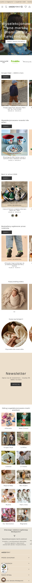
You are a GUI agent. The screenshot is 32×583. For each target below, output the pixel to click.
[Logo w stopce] (5, 552)
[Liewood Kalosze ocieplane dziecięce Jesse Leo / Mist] (14, 194)
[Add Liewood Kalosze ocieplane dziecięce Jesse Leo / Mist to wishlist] (25, 183)
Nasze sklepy (6, 575)
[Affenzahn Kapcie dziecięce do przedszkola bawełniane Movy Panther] (14, 248)
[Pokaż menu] (2, 7)
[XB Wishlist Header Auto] (25, 6)
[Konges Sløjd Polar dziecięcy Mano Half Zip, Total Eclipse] (14, 93)
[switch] (4, 572)
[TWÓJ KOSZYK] (29, 7)
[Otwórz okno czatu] (3, 580)
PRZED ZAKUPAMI (8, 558)
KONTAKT (4, 569)
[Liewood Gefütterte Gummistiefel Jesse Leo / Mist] (12, 215)
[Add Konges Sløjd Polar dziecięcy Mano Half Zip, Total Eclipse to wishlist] (25, 82)
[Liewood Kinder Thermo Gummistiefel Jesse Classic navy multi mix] (16, 215)
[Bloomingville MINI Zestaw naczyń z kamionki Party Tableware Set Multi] (14, 142)
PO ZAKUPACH (6, 563)
